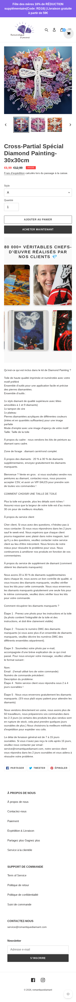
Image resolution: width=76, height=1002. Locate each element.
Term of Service (16, 875)
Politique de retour (18, 885)
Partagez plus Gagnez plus (23, 840)
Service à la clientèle (19, 850)
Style (7, 185)
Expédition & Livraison (20, 830)
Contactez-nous (17, 811)
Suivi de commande (19, 904)
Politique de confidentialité (22, 894)
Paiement (13, 821)
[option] (21, 125)
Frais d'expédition (14, 173)
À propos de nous (18, 801)
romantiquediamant (42, 990)
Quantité (8, 200)
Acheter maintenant (38, 229)
